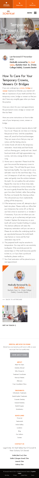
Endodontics (19, 409)
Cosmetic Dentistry (19, 399)
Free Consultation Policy (19, 384)
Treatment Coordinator (19, 374)
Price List (19, 418)
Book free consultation (6, 5)
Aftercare (19, 381)
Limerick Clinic (19, 461)
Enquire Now (19, 5)
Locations (19, 428)
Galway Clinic (19, 464)
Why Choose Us (19, 371)
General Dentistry (19, 403)
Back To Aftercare (14, 299)
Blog (19, 431)
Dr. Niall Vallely (22, 286)
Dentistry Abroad (19, 368)
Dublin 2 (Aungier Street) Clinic (19, 458)
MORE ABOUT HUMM (19, 355)
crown (22, 88)
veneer (5, 91)
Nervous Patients (19, 378)
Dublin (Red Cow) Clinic (19, 455)
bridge (28, 88)
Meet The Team (19, 365)
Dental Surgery (19, 406)
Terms (32, 475)
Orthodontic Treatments (19, 393)
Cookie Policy (24, 475)
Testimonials (19, 421)
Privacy (15, 475)
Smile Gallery (19, 425)
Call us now (32, 5)
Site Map (7, 475)
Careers (19, 438)
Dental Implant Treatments (19, 396)
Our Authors (19, 434)
